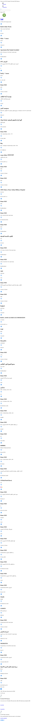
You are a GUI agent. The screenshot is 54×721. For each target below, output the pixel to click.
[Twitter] (2, 720)
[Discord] (1, 720)
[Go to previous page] (0, 9)
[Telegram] (3, 720)
